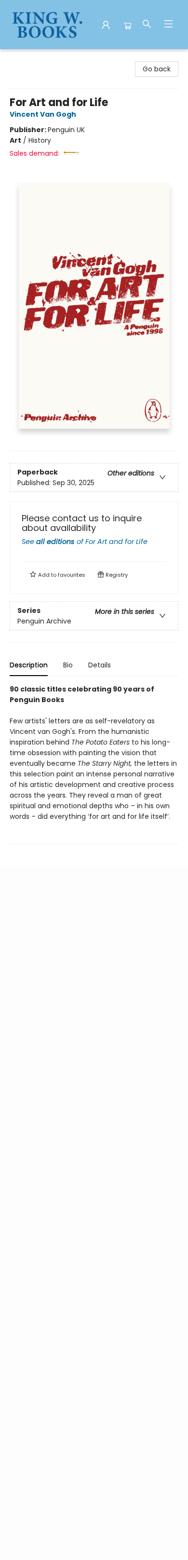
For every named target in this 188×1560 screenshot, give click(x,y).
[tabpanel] (94, 764)
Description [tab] (29, 665)
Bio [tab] (68, 665)
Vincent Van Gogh (43, 114)
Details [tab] (99, 665)
